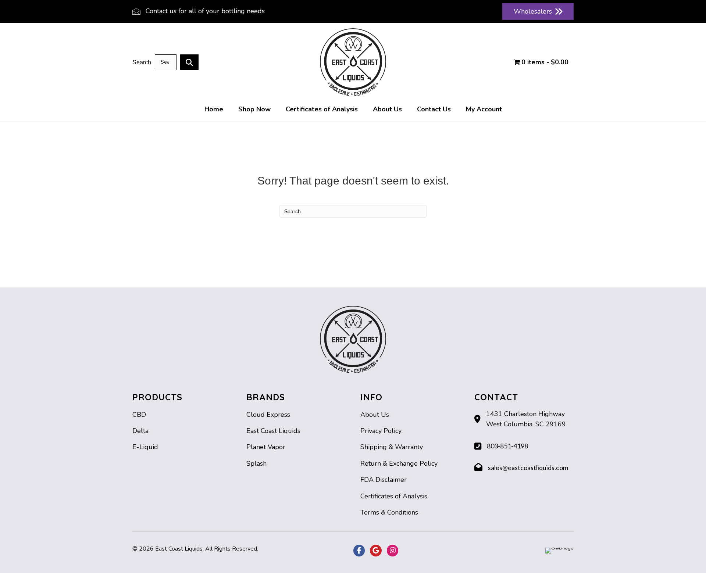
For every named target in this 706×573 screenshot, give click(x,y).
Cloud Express (268, 414)
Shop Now (254, 109)
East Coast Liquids (273, 430)
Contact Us (434, 109)
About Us (387, 109)
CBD (139, 414)
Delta (140, 430)
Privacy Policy (381, 430)
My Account (484, 109)
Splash (256, 463)
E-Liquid (145, 447)
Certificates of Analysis (322, 109)
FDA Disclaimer (383, 479)
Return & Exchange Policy (399, 463)
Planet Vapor (265, 447)
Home (213, 109)
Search (141, 62)
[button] (189, 62)
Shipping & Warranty (391, 447)
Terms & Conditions (389, 512)
